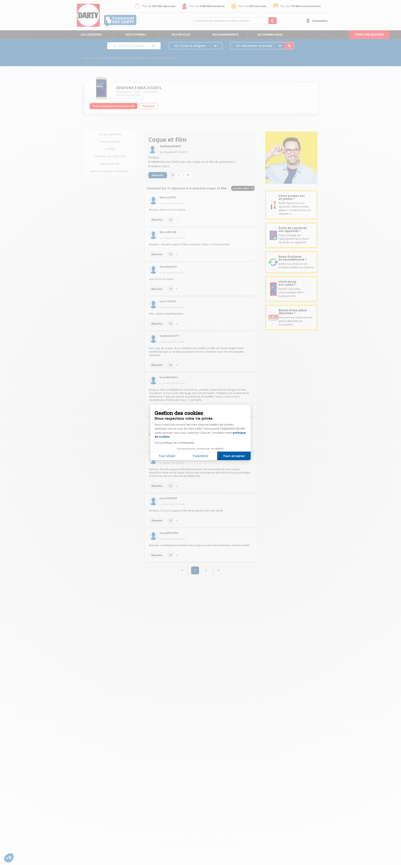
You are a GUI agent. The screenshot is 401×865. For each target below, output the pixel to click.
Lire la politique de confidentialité (174, 443)
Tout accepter (234, 456)
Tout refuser (167, 456)
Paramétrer (200, 456)
